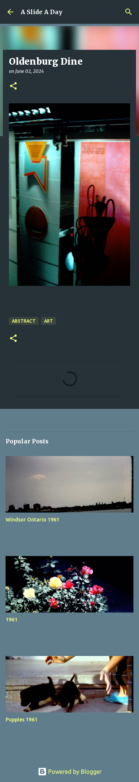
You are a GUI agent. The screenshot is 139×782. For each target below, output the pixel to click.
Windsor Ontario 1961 (32, 520)
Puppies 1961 (21, 720)
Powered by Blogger (74, 771)
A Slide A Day (41, 12)
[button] (13, 86)
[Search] (128, 12)
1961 (11, 620)
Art (48, 321)
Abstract (24, 321)
